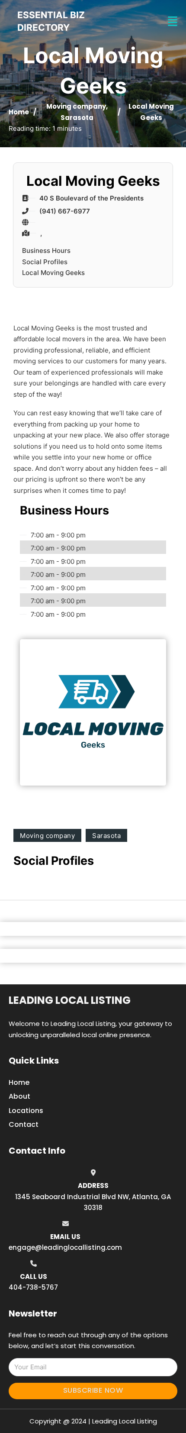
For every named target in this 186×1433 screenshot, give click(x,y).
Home (19, 111)
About (19, 1096)
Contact (23, 1124)
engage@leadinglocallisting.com (65, 1247)
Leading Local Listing (70, 1000)
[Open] (172, 21)
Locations (26, 1111)
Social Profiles (44, 262)
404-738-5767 (33, 1287)
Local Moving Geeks (53, 272)
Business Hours (46, 250)
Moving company (76, 106)
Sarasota (77, 117)
